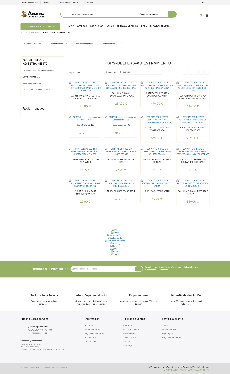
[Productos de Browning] (115, 243)
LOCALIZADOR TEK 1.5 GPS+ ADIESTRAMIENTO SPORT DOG (192, 97)
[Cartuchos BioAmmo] (115, 240)
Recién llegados (33, 108)
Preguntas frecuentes (171, 337)
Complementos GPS (31, 77)
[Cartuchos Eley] (115, 235)
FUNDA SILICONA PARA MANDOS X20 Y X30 (85, 192)
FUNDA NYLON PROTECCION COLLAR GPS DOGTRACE (193, 160)
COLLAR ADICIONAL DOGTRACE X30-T (193, 192)
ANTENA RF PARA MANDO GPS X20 (121, 160)
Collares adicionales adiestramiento (38, 71)
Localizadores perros (32, 83)
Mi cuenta (89, 325)
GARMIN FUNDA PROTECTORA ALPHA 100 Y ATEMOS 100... (85, 97)
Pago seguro (167, 333)
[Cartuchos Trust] (115, 230)
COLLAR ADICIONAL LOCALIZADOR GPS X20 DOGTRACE (121, 94)
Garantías (166, 325)
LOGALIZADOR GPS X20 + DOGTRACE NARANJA (157, 94)
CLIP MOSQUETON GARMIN (157, 191)
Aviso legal (127, 345)
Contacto (127, 325)
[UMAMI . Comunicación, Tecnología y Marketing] (187, 370)
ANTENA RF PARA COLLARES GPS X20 (157, 160)
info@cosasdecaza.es (37, 333)
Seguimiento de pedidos (95, 333)
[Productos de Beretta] (115, 246)
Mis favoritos (90, 337)
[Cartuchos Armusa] (115, 232)
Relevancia (140, 72)
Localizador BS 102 (121, 125)
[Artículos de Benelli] (115, 251)
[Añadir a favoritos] (72, 84)
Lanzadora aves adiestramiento (36, 89)
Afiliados (127, 341)
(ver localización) (56, 349)
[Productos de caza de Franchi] (115, 254)
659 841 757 (46, 330)
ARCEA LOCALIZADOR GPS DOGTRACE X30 (157, 128)
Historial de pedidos (93, 329)
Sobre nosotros (130, 337)
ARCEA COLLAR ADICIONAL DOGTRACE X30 (193, 128)
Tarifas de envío (169, 329)
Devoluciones (90, 341)
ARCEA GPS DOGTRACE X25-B (121, 191)
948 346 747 (33, 330)
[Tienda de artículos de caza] (115, 249)
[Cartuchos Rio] (115, 238)
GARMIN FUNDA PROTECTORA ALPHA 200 (85, 160)
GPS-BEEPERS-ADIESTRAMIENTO (35, 61)
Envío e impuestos (131, 329)
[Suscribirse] (139, 268)
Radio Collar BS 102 (85, 125)
